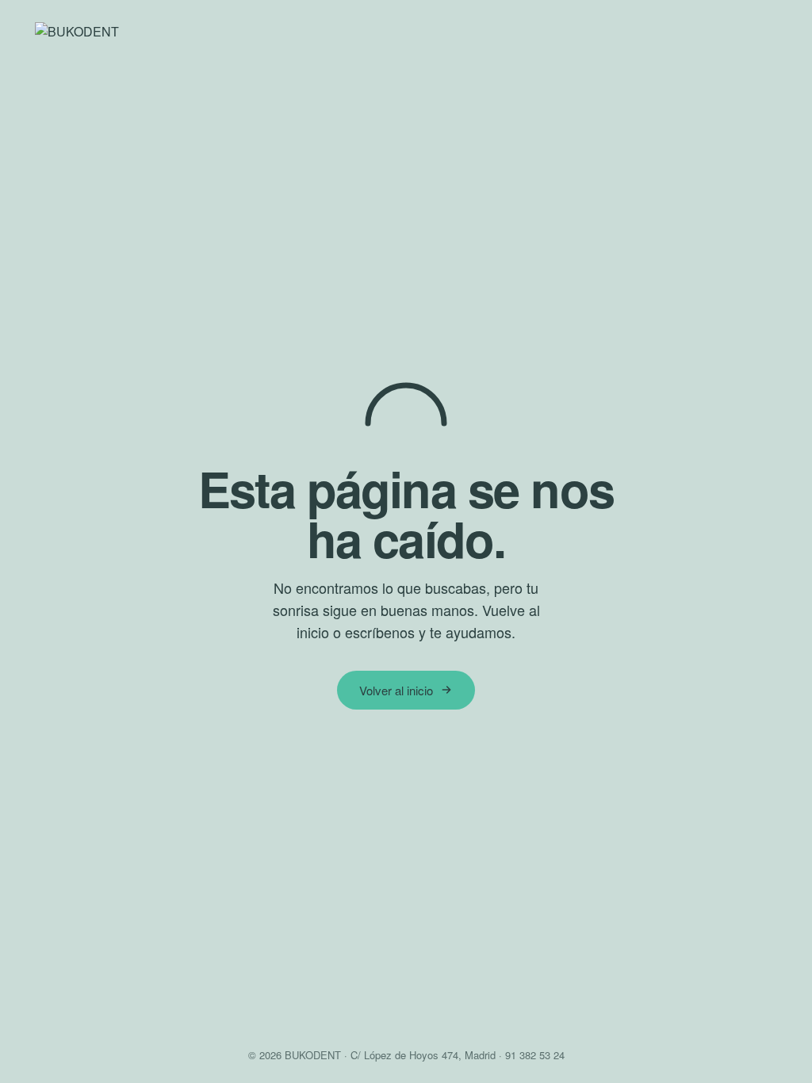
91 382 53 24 (535, 1054)
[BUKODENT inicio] (406, 32)
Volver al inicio (396, 690)
